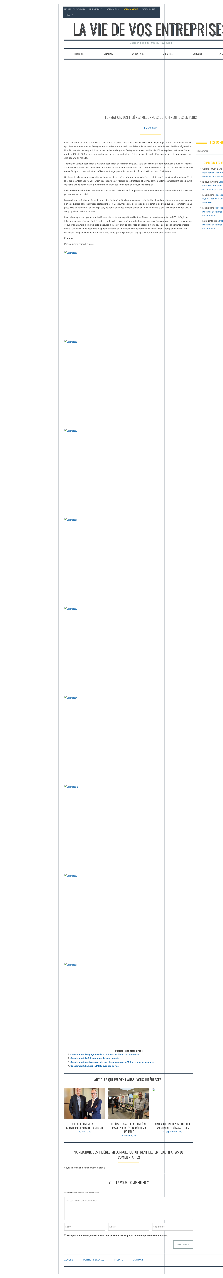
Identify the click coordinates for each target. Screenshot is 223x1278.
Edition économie (130, 9)
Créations (108, 53)
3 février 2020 (129, 1135)
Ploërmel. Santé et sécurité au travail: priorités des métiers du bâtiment (128, 1127)
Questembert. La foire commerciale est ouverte (94, 1058)
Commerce (197, 53)
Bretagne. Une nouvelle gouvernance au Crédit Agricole (84, 1126)
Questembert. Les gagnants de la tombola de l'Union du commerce (104, 1054)
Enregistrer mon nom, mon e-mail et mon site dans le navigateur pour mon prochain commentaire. (118, 1235)
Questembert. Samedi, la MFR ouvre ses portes (94, 1066)
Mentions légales (93, 1259)
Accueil (68, 1259)
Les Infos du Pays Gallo (74, 9)
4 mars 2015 (150, 128)
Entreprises (168, 53)
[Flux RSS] (218, 9)
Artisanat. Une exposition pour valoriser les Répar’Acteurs (173, 1126)
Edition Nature (148, 9)
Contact (209, 9)
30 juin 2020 (85, 1131)
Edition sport (95, 9)
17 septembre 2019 (172, 1131)
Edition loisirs (112, 9)
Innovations (79, 53)
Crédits (118, 1259)
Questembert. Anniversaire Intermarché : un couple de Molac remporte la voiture (112, 1062)
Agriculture (138, 53)
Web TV (69, 14)
